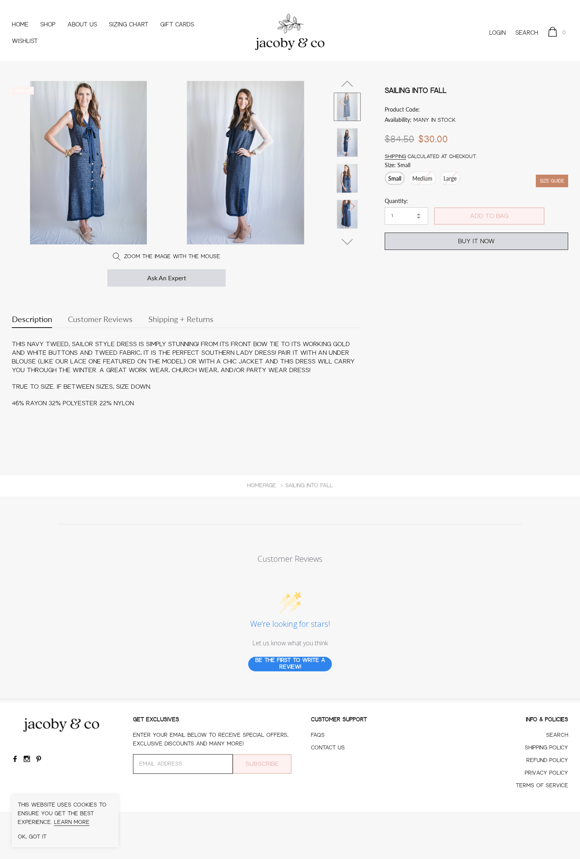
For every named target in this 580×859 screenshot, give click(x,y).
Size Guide (552, 181)
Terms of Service (542, 786)
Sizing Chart (128, 24)
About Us (82, 24)
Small (394, 178)
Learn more (72, 822)
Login (497, 33)
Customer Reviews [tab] (100, 319)
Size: (397, 165)
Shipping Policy (546, 748)
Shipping (395, 156)
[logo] (290, 33)
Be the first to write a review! (290, 664)
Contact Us (328, 748)
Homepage (261, 486)
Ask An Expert (166, 277)
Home (20, 24)
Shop (48, 24)
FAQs (318, 735)
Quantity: (396, 201)
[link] (347, 107)
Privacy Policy (546, 773)
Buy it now (476, 241)
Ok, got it (32, 837)
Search (526, 33)
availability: (398, 119)
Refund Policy (547, 760)
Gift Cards (177, 24)
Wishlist (25, 41)
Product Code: (402, 109)
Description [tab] (32, 319)
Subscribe (262, 764)
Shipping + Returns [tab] (180, 319)
